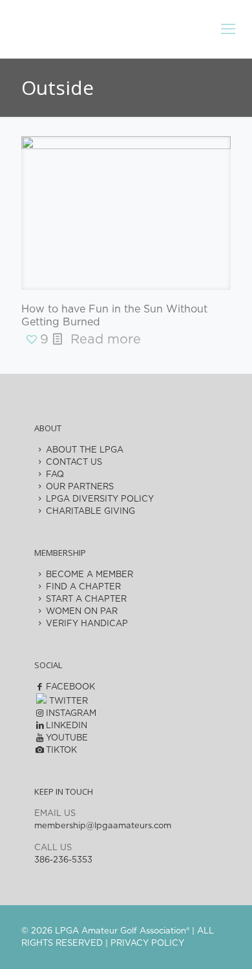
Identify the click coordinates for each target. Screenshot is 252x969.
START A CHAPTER (86, 599)
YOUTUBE (67, 738)
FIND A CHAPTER (83, 587)
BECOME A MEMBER (89, 575)
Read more (105, 339)
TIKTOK (61, 750)
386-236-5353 (63, 860)
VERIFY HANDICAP (87, 624)
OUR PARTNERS (80, 487)
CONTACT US (74, 462)
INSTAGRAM (71, 713)
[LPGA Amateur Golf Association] (126, 25)
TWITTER (67, 701)
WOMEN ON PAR (82, 611)
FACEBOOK (70, 687)
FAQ (55, 475)
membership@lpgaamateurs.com (102, 826)
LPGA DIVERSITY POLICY (100, 499)
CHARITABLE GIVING (90, 511)
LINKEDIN (66, 726)
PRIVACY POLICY (147, 943)
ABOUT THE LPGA (84, 450)
